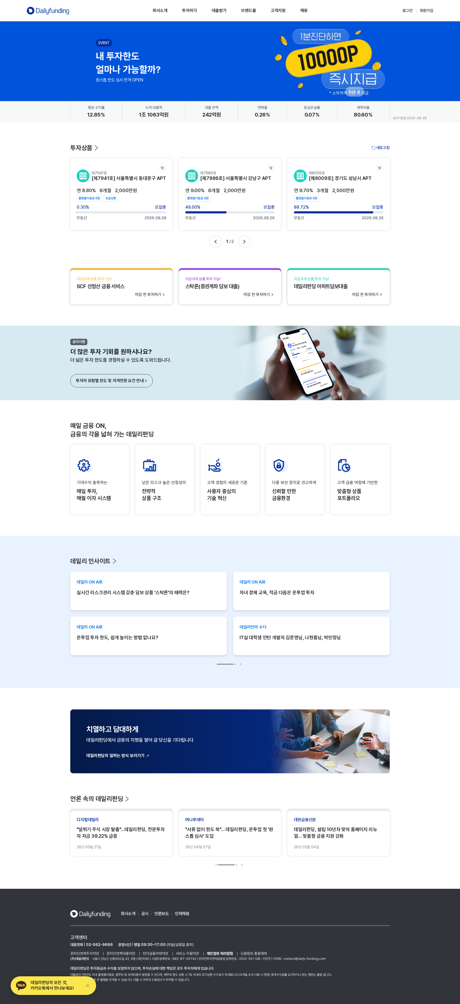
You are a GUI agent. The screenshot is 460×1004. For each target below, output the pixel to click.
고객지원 (278, 10)
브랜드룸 (248, 10)
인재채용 (182, 913)
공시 (145, 913)
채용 (304, 10)
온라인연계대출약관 (120, 953)
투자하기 (189, 10)
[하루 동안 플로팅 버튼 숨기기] (87, 985)
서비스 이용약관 (187, 953)
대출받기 (219, 10)
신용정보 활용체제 (253, 953)
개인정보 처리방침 (220, 953)
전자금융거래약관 (155, 953)
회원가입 (426, 10)
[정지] (358, 92)
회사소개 (160, 10)
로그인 (407, 10)
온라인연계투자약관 (84, 953)
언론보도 (161, 913)
